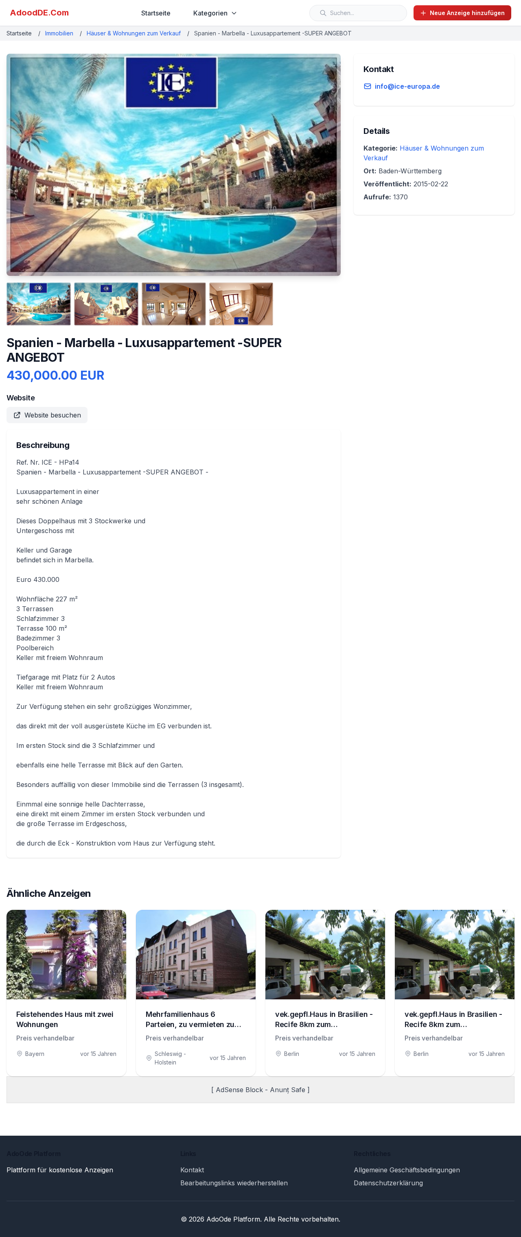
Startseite (156, 13)
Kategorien (210, 13)
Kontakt (192, 1170)
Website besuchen (52, 415)
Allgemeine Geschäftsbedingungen (407, 1170)
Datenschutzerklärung (388, 1183)
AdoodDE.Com (39, 12)
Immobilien (59, 33)
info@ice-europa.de (407, 86)
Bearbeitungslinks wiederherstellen (234, 1183)
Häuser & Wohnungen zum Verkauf (134, 33)
